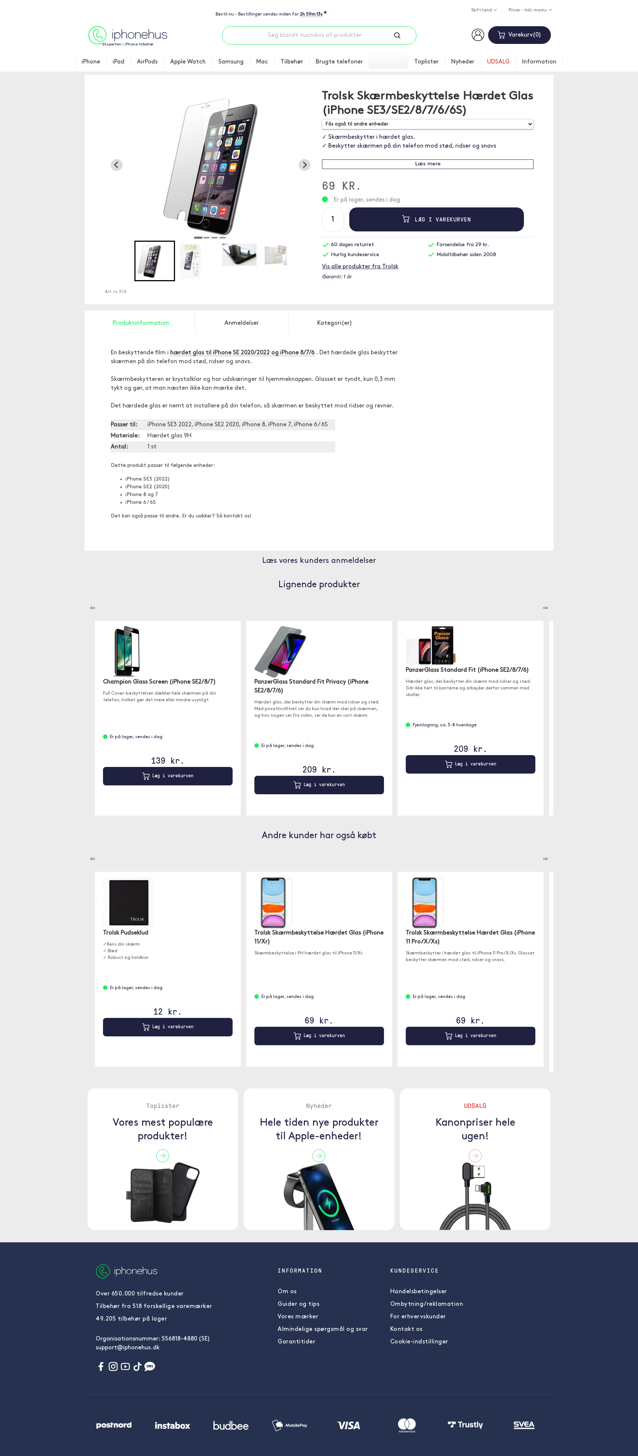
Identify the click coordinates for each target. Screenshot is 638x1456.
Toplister (426, 62)
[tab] (198, 238)
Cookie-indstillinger (419, 1342)
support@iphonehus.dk (128, 1348)
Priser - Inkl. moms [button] (528, 10)
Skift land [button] (482, 10)
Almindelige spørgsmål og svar (323, 1329)
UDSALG (498, 62)
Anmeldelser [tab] (241, 323)
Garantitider (296, 1342)
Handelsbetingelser (418, 1292)
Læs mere (427, 164)
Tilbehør (292, 62)
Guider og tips (298, 1304)
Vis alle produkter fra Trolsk (360, 267)
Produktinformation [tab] (141, 323)
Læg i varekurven (441, 219)
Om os (287, 1292)
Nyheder (462, 62)
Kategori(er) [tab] (334, 323)
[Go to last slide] (117, 165)
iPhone (91, 62)
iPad (118, 62)
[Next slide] (305, 165)
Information (539, 62)
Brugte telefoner (339, 62)
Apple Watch (188, 62)
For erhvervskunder (418, 1317)
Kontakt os (406, 1329)
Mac (262, 62)
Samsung (231, 62)
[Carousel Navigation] (87, 605)
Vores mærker (298, 1317)
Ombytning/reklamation (426, 1304)
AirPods (147, 62)
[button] (154, 261)
